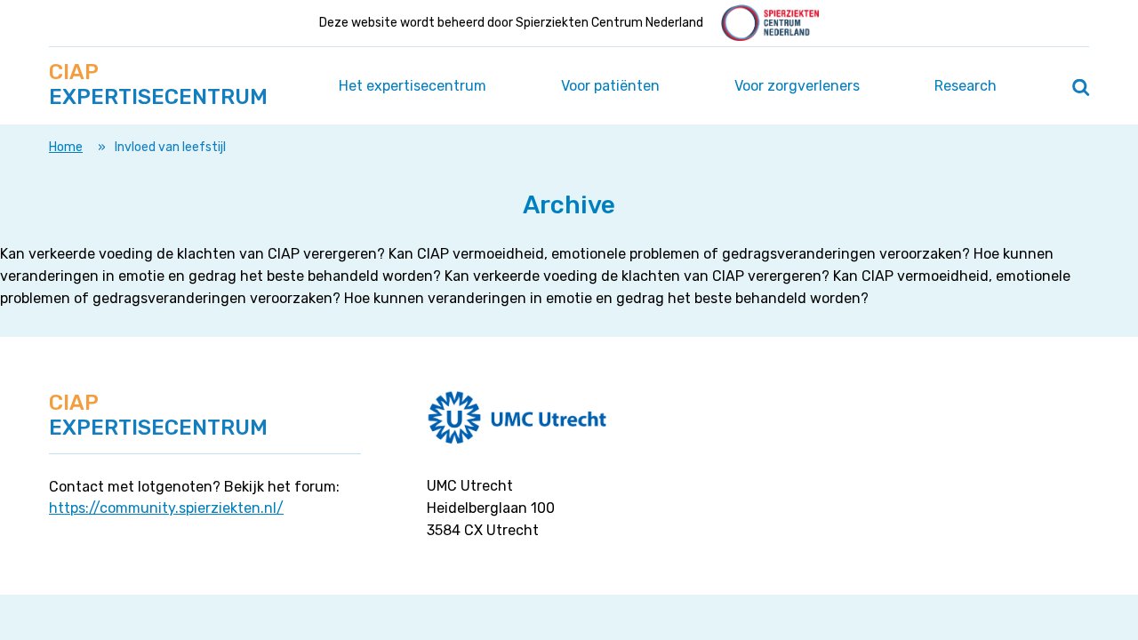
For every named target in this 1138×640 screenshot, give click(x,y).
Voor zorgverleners (797, 85)
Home (66, 147)
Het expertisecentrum (412, 85)
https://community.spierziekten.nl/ (166, 508)
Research (965, 85)
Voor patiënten (610, 85)
